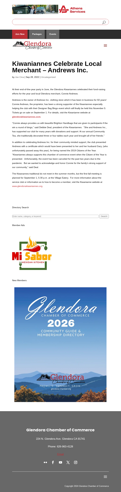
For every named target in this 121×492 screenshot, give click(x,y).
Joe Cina (19, 77)
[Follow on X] (68, 462)
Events (52, 34)
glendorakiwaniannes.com (26, 117)
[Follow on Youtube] (60, 462)
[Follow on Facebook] (53, 462)
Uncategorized (48, 77)
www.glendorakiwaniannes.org (27, 186)
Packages (37, 34)
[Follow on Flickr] (45, 462)
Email (60, 454)
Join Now (19, 34)
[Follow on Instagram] (75, 462)
